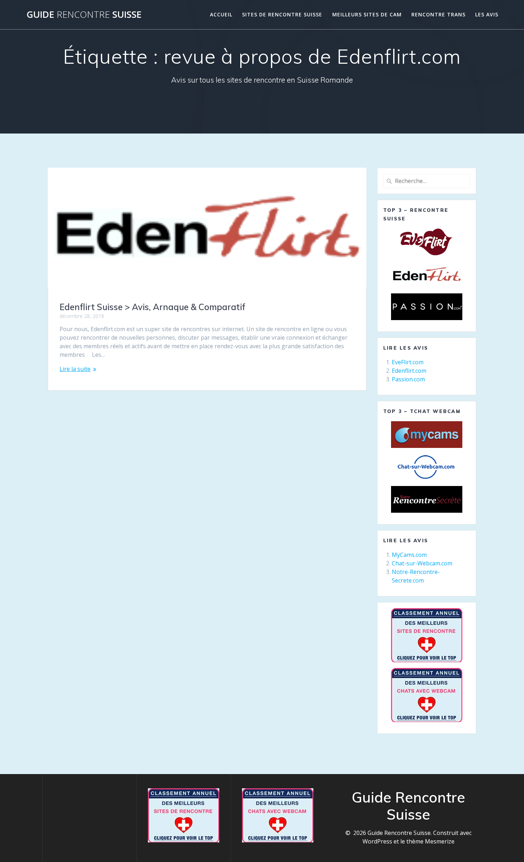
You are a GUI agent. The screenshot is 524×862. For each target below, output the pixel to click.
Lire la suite (75, 369)
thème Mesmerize (430, 841)
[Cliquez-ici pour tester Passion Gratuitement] (426, 306)
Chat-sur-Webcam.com (422, 563)
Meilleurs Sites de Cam (367, 14)
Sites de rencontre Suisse (282, 14)
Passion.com (408, 379)
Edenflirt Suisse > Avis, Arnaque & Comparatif (152, 307)
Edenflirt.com (409, 371)
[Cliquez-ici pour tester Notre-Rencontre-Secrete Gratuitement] (426, 499)
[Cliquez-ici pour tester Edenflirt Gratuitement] (426, 274)
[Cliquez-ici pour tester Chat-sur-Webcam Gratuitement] (426, 467)
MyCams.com (409, 555)
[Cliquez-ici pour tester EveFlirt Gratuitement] (426, 242)
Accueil (221, 14)
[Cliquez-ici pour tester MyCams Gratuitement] (426, 434)
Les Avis (486, 14)
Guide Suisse (84, 14)
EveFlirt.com (407, 362)
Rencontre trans (438, 14)
